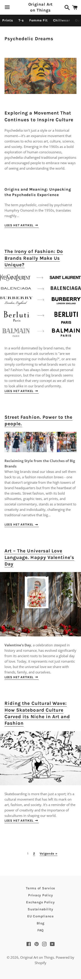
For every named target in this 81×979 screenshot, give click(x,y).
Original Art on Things (40, 7)
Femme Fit (38, 20)
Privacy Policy (40, 895)
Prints (7, 20)
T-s (21, 20)
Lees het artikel (19, 225)
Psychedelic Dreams (28, 38)
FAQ (40, 930)
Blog (41, 923)
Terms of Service (40, 888)
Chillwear (61, 20)
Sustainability (40, 909)
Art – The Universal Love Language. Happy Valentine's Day (39, 557)
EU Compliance (40, 916)
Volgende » (48, 853)
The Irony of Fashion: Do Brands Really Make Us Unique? (33, 258)
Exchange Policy (40, 902)
